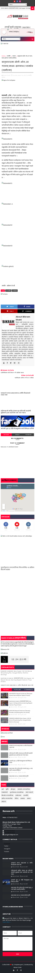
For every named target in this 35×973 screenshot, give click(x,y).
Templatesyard (18, 964)
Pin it (12, 311)
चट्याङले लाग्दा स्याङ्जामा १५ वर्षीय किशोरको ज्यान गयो (15, 394)
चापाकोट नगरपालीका (24, 789)
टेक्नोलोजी (5, 792)
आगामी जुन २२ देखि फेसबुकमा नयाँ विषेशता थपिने (17, 429)
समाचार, (3, 77)
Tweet (12, 306)
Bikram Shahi (17, 967)
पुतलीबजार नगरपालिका (17, 792)
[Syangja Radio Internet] (16, 32)
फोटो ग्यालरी (29, 792)
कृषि (7, 789)
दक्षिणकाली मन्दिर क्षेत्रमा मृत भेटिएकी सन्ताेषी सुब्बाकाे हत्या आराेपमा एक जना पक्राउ (16, 412)
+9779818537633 (9, 831)
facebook (28, 434)
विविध (16, 798)
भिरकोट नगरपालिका (7, 795)
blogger (6, 434)
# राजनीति (8, 290)
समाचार (14, 56)
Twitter (6, 846)
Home (3, 56)
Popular (17, 690)
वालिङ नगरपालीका (7, 798)
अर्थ (3, 789)
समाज (29, 798)
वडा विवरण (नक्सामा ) (9, 480)
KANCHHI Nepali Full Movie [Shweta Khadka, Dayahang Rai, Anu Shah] (19, 711)
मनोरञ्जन (18, 795)
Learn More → (7, 922)
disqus (17, 434)
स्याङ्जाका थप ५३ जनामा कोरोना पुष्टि (19, 776)
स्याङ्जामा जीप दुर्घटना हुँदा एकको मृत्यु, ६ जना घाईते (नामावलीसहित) (21, 888)
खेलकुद (13, 789)
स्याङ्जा (4, 801)
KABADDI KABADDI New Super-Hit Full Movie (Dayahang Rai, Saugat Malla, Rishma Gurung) (16, 672)
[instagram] (20, 1)
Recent (6, 690)
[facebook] (17, 1)
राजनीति (8, 56)
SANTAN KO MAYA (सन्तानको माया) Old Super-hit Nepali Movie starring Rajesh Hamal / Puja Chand (17, 679)
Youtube (6, 851)
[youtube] (14, 1)
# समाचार (15, 290)
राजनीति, (30, 75)
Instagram (7, 849)
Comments (28, 690)
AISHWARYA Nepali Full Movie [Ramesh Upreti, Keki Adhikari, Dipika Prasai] (20, 694)
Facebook (7, 844)
